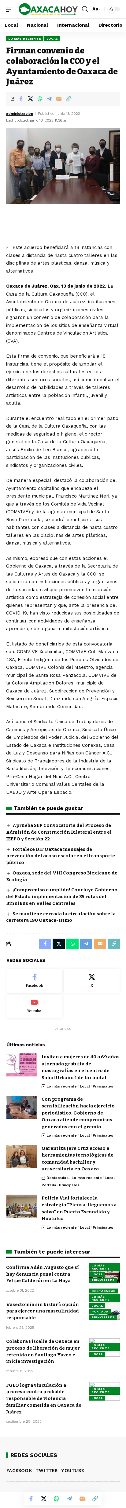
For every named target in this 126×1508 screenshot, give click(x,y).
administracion (19, 113)
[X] (92, 981)
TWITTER (46, 1470)
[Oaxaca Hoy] (48, 9)
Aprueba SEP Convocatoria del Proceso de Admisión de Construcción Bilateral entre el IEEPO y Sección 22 (59, 832)
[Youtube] (34, 1006)
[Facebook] (34, 981)
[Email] (58, 99)
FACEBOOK (19, 1470)
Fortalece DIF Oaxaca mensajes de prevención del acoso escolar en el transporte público (60, 856)
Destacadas (57, 1178)
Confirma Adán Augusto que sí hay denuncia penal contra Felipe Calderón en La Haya (42, 1274)
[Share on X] (30, 99)
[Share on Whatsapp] (39, 99)
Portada (49, 1185)
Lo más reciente (24, 38)
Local (52, 38)
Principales (103, 1086)
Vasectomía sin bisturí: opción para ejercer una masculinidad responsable (42, 1311)
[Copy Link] (68, 99)
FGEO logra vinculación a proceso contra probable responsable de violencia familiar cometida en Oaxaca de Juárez (43, 1398)
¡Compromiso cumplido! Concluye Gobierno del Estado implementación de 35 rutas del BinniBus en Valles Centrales (61, 896)
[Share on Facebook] (21, 99)
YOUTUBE (72, 1470)
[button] (11, 9)
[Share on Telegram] (49, 99)
